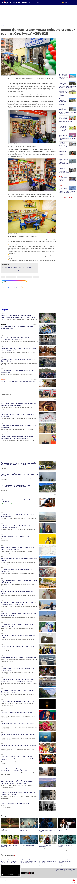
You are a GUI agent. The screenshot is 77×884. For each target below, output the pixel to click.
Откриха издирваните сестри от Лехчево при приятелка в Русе (17, 625)
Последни (16, 2)
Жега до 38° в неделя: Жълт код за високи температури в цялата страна (15, 338)
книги (14, 276)
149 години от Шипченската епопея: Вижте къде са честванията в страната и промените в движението (67, 84)
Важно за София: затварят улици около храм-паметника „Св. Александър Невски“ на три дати (18, 316)
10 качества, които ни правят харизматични (45, 846)
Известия (73, 870)
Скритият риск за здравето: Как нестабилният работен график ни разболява (47, 861)
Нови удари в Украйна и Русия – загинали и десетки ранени (19, 475)
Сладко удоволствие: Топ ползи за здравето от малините (17, 724)
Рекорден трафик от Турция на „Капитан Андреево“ (19, 657)
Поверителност (59, 870)
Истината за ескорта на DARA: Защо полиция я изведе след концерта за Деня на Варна (67, 136)
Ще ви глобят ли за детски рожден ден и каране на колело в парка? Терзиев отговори (65, 119)
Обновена (60, 157)
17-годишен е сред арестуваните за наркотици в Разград (18, 636)
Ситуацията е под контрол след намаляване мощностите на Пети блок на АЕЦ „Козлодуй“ (67, 110)
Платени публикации (63, 869)
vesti (41, 865)
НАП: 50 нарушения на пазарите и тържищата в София (17, 592)
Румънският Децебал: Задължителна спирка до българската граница (17, 691)
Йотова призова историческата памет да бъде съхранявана (17, 371)
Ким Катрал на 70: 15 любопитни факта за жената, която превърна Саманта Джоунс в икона (28, 861)
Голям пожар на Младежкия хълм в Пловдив (16, 391)
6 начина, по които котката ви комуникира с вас (18, 381)
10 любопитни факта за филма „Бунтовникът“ (65, 846)
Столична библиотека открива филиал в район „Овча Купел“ (17, 267)
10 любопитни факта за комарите (28, 845)
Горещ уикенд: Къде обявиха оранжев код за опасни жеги (63, 128)
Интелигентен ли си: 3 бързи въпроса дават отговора (28, 829)
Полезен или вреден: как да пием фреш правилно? (9, 846)
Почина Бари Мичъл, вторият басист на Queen (17, 701)
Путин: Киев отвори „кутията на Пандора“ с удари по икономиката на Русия (18, 349)
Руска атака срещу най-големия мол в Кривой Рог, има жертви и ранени (18, 793)
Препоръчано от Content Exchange (70, 850)
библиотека (8, 276)
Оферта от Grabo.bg (4, 497)
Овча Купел (36, 276)
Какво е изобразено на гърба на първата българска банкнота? (19, 735)
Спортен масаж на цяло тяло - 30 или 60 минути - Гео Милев (19, 500)
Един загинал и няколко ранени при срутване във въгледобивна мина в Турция (18, 404)
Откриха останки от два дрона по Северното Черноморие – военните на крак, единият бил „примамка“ (67, 189)
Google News (11, 287)
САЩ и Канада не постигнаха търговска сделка (17, 646)
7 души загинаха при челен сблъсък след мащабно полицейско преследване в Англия (19, 464)
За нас (54, 869)
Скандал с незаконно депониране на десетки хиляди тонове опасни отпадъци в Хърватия (17, 680)
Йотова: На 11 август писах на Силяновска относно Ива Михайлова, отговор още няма (18, 603)
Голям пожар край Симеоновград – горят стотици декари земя (18, 426)
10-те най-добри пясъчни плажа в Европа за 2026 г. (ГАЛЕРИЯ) (63, 76)
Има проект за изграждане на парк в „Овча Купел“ (14, 270)
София (3, 276)
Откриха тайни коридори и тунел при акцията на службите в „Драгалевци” (65, 170)
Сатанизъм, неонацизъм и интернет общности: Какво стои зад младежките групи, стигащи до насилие (17, 757)
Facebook (18, 287)
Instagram (25, 287)
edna (22, 865)
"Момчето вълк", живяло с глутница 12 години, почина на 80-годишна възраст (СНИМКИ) (9, 861)
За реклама (57, 869)
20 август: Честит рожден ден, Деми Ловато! (66, 829)
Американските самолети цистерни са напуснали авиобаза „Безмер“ (18, 614)
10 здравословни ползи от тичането (9, 829)
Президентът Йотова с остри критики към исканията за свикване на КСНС (15, 526)
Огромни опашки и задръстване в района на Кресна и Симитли (16, 570)
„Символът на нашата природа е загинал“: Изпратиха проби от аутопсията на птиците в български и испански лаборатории (17, 781)
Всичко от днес (68, 197)
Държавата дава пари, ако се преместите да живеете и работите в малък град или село (67, 101)
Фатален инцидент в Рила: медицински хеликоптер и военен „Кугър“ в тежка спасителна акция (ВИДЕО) (67, 162)
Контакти (69, 869)
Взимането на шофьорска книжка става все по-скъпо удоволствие (18, 327)
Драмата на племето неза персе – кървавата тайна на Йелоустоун (19, 581)
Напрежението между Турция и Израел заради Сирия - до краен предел (17, 548)
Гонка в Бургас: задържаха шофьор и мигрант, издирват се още (65, 180)
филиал (19, 276)
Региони (25, 2)
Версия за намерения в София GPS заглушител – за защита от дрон (19, 669)
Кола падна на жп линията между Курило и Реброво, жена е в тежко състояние (16, 486)
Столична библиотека (27, 276)
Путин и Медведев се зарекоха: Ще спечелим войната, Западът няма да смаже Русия (17, 437)
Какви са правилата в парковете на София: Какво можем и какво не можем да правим (18, 746)
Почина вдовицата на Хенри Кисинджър (15, 803)
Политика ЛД (67, 870)
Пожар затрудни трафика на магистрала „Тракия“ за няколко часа (18, 515)
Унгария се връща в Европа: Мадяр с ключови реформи (17, 713)
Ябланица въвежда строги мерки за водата (16, 536)
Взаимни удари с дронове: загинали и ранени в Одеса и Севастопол (18, 360)
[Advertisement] (28, 298)
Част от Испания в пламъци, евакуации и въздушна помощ (19, 559)
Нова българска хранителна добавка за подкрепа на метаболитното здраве (66, 145)
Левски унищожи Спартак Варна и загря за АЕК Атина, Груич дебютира (67, 861)
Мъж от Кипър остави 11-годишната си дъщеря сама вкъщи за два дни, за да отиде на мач (19, 769)
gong (61, 865)
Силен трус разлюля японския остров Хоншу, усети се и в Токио (19, 415)
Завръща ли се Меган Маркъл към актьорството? (63, 153)
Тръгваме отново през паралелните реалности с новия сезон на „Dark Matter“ (47, 830)
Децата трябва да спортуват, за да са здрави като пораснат (64, 93)
